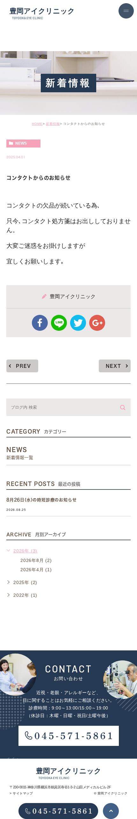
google (97, 323)
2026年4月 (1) (36, 569)
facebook (40, 323)
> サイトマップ (21, 793)
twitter (78, 323)
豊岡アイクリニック (42, 13)
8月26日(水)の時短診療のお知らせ (41, 500)
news (21, 143)
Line (59, 323)
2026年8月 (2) (36, 560)
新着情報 (53, 123)
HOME (37, 123)
